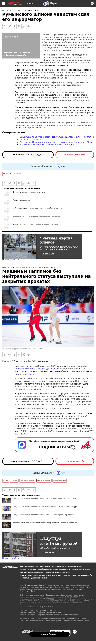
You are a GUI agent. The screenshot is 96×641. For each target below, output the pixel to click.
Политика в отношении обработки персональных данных (42, 613)
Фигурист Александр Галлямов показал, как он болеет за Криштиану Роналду (43, 515)
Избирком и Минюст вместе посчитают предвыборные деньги (37, 208)
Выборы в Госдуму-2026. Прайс (58, 572)
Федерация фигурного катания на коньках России (22, 349)
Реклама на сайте (59, 566)
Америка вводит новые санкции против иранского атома (35, 224)
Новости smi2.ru (10, 259)
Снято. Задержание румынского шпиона (29, 192)
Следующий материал (49, 634)
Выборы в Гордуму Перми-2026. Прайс (77, 575)
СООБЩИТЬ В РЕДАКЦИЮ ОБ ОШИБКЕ (33, 578)
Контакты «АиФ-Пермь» (81, 569)
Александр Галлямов (49, 369)
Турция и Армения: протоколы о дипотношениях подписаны (36, 216)
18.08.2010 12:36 (8, 10)
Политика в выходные (21, 200)
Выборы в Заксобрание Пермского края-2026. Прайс (40, 575)
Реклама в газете (75, 566)
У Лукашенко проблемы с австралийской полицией (47, 145)
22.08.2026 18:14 (8, 267)
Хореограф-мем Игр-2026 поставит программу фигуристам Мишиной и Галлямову (45, 523)
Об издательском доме (29, 566)
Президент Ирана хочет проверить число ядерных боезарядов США (56, 142)
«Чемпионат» (29, 374)
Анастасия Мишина (25, 369)
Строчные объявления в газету (32, 572)
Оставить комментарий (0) (74, 154)
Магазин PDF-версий (28, 569)
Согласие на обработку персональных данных (38, 611)
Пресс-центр (45, 566)
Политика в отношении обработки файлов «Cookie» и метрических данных (49, 615)
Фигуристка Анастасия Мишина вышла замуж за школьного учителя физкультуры (45, 507)
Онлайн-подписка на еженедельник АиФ (54, 569)
